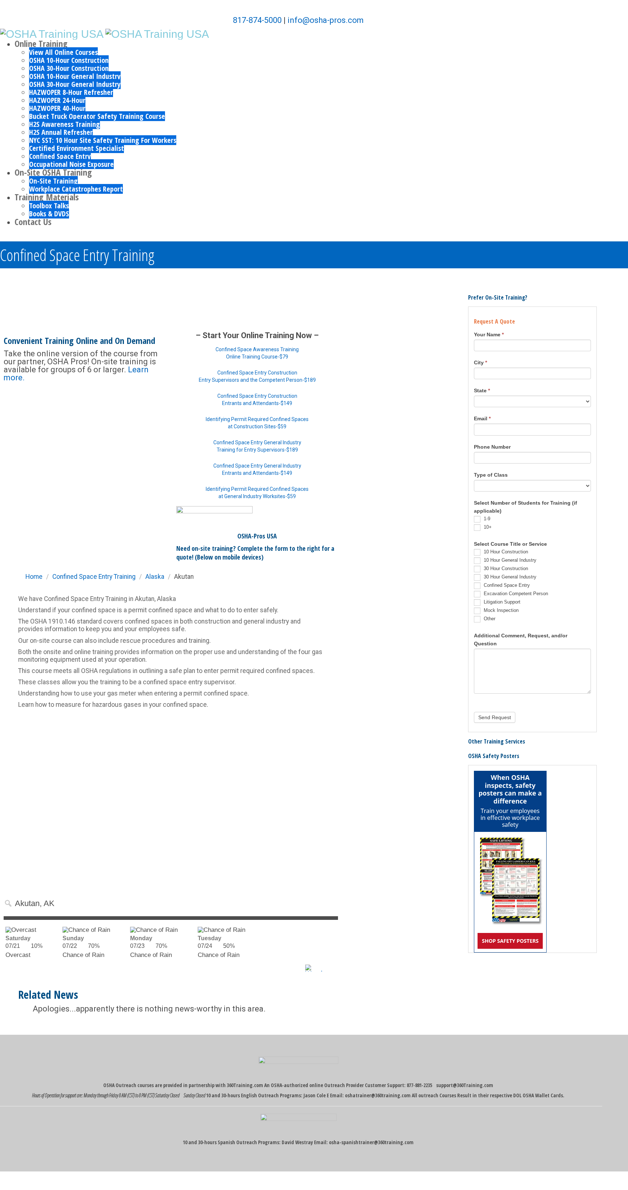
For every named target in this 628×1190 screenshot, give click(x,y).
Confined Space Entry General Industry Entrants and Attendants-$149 (257, 469)
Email (482, 418)
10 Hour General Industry (509, 560)
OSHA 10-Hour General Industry (75, 76)
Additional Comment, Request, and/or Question (520, 639)
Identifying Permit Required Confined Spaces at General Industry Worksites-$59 (257, 492)
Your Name (489, 334)
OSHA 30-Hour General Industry (75, 84)
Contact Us (33, 222)
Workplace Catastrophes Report (76, 189)
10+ (487, 527)
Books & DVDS (49, 214)
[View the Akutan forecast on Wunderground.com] (321, 968)
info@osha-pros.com (325, 20)
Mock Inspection (500, 610)
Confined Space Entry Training (94, 576)
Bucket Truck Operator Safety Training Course (97, 116)
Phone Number (492, 447)
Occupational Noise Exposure (71, 164)
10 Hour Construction (505, 551)
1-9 (486, 518)
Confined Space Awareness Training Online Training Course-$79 (257, 353)
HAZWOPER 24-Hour (57, 100)
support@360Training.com (464, 1085)
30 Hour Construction (505, 568)
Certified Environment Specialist (76, 148)
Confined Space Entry (60, 156)
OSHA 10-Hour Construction (69, 60)
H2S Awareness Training (64, 124)
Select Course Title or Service (510, 544)
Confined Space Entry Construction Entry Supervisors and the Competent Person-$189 (257, 376)
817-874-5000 (257, 20)
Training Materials (47, 197)
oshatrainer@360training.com (378, 1095)
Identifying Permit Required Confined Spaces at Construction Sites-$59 (257, 422)
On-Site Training (53, 181)
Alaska (154, 576)
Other (488, 618)
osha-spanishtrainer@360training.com (371, 1142)
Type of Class (491, 475)
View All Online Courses (63, 52)
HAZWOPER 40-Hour (57, 108)
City (480, 362)
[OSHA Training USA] (52, 33)
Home (34, 576)
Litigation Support (501, 602)
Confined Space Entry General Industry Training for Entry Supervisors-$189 (257, 446)
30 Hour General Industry (509, 577)
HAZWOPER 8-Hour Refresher (71, 92)
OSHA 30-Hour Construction (69, 68)
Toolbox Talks (49, 206)
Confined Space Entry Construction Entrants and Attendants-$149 (257, 399)
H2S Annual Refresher (61, 132)
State (482, 390)
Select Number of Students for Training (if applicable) (525, 507)
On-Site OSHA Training (53, 172)
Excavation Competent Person (515, 593)
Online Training (41, 43)
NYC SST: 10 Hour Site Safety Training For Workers (102, 140)
